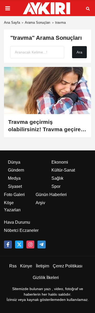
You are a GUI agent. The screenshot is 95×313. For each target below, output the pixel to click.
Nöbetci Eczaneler (21, 230)
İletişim (42, 266)
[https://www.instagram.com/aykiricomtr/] (30, 244)
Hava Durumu (17, 222)
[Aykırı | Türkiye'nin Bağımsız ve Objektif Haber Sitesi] (47, 8)
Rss (13, 266)
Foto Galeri (14, 194)
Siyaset (15, 186)
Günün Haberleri (51, 194)
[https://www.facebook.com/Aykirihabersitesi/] (8, 244)
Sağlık (57, 178)
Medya (14, 178)
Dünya (14, 162)
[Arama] (88, 8)
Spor (55, 186)
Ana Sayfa (12, 23)
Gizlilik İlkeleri (46, 277)
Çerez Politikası (67, 266)
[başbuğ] (41, 244)
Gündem (16, 170)
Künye (26, 266)
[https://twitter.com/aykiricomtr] (19, 244)
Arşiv (40, 202)
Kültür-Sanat (63, 170)
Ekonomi (59, 162)
